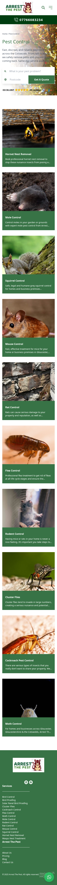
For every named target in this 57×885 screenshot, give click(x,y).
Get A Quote (41, 79)
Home (4, 34)
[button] (27, 90)
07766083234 (31, 19)
